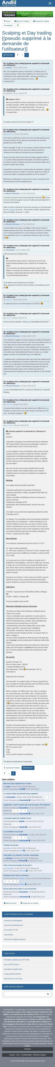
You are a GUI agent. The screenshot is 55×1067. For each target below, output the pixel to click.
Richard (9, 858)
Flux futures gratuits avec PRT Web (16, 960)
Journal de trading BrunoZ (13, 925)
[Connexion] (17, 25)
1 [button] (22, 55)
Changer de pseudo (10, 845)
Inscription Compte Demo (13, 969)
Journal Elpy (8, 935)
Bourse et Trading (22, 21)
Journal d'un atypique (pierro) (14, 939)
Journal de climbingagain (13, 921)
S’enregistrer (8, 25)
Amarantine (10, 797)
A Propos (27, 1049)
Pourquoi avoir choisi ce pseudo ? (16, 875)
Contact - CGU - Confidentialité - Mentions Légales (27, 1055)
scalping (12, 210)
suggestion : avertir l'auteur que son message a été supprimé (26, 805)
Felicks (21, 878)
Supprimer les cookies (30, 903)
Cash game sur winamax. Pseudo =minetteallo (21, 855)
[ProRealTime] (27, 14)
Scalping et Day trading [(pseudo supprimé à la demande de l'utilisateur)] (27, 41)
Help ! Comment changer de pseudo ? (17, 865)
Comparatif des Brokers (12, 974)
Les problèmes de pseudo (13, 832)
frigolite (22, 821)
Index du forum (11, 903)
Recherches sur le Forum (13, 979)
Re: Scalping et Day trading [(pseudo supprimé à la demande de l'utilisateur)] (26, 64)
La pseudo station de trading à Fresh (17, 818)
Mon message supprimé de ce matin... (17, 783)
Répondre (9, 55)
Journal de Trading (42, 21)
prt (29, 322)
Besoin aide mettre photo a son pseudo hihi (19, 889)
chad (8, 787)
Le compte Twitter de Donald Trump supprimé (20, 794)
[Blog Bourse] (9, 3)
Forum (7, 21)
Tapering (9, 868)
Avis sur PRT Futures (11, 964)
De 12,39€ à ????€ (11, 930)
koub (8, 848)
